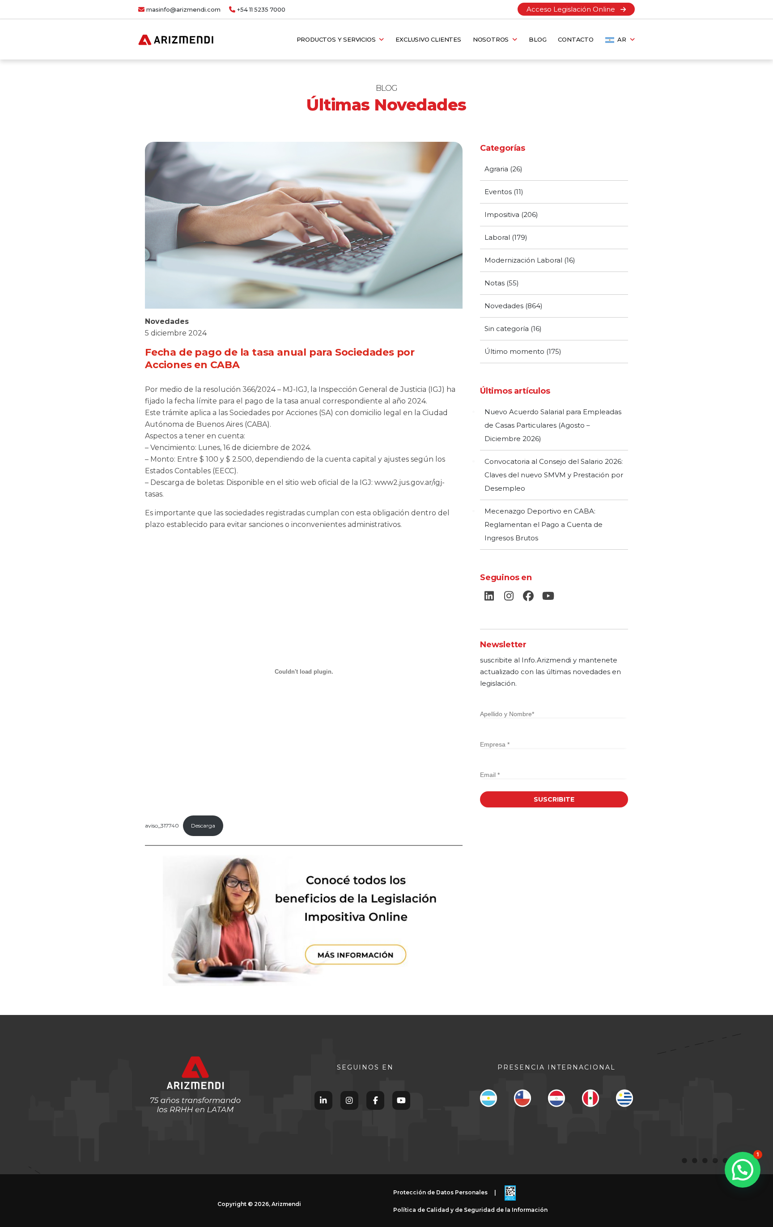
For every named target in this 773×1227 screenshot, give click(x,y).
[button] (742, 1170)
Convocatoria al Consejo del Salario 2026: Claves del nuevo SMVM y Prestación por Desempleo (553, 474)
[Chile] (522, 1100)
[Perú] (590, 1100)
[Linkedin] (323, 1100)
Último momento (514, 351)
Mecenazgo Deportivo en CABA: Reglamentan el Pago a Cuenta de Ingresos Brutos (543, 524)
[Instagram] (349, 1100)
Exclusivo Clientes (428, 39)
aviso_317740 (162, 825)
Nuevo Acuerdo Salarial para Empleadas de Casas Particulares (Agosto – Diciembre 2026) (552, 425)
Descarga (203, 825)
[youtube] (548, 596)
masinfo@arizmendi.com (183, 9)
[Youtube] (401, 1100)
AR (622, 39)
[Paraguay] (556, 1100)
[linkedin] (489, 596)
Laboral (497, 237)
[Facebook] (375, 1100)
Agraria (496, 169)
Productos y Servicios (338, 39)
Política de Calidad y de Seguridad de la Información (470, 1209)
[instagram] (509, 596)
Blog (537, 39)
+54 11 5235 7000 (261, 9)
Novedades (167, 321)
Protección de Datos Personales (440, 1192)
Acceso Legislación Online (573, 9)
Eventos (498, 191)
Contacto (575, 39)
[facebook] (528, 596)
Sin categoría (506, 328)
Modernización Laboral (523, 260)
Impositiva (501, 214)
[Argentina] (488, 1100)
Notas (494, 283)
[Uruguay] (624, 1100)
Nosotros (492, 39)
